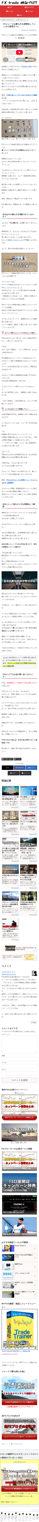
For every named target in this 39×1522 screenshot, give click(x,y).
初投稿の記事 (26, 66)
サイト (4, 1069)
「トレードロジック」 (13, 287)
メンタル (18, 759)
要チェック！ (19, 1093)
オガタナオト (6, 972)
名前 (3, 1055)
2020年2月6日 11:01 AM (9, 974)
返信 (34, 1022)
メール (4, 1062)
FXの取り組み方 (8, 759)
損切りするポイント (15, 240)
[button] (13, 773)
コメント (6, 1034)
